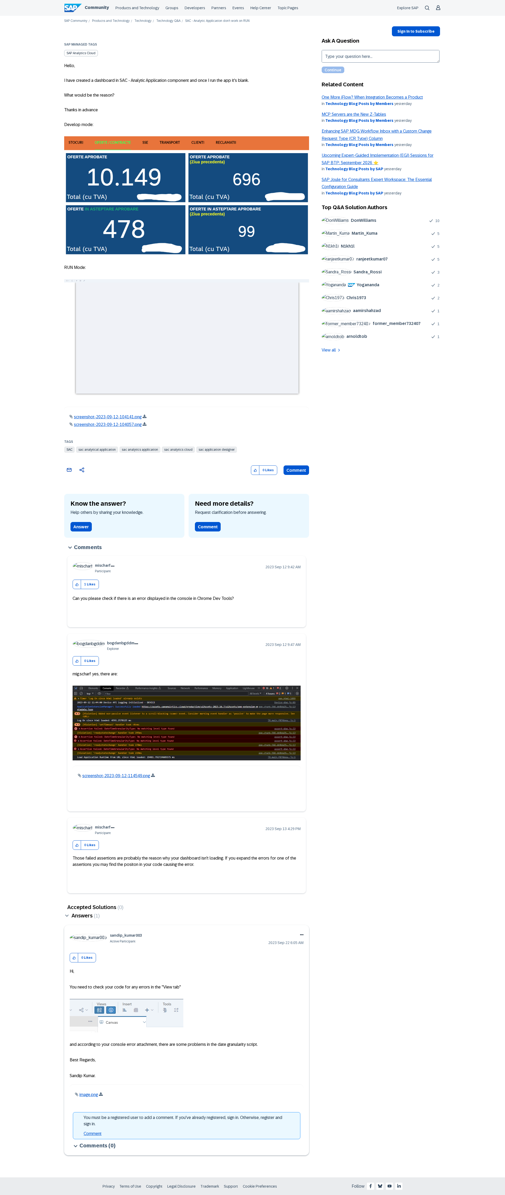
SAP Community (75, 21)
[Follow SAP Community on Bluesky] (380, 1186)
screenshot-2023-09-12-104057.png (108, 424)
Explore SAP (407, 8)
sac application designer (217, 449)
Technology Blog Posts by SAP (354, 169)
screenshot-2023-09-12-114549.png (116, 776)
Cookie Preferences (260, 1186)
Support (231, 1186)
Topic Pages (287, 8)
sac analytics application (140, 449)
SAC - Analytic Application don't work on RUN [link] (217, 21)
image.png (88, 1094)
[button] (255, 470)
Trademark (209, 1186)
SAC (69, 449)
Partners (218, 8)
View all (329, 350)
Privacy (109, 1186)
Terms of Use (130, 1186)
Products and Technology (137, 8)
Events (238, 8)
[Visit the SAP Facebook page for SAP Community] (370, 1186)
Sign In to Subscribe (416, 31)
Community (97, 7)
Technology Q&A (168, 21)
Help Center (260, 8)
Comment (296, 470)
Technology (143, 21)
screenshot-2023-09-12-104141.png (108, 417)
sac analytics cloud (178, 449)
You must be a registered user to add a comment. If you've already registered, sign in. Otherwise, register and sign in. (183, 1120)
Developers (195, 8)
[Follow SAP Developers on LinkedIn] (399, 1186)
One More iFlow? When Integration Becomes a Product (372, 97)
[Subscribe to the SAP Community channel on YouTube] (389, 1186)
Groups (171, 8)
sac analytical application (97, 449)
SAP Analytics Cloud (81, 53)
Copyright (154, 1186)
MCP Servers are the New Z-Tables (354, 114)
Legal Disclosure (181, 1186)
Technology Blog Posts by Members (359, 104)
